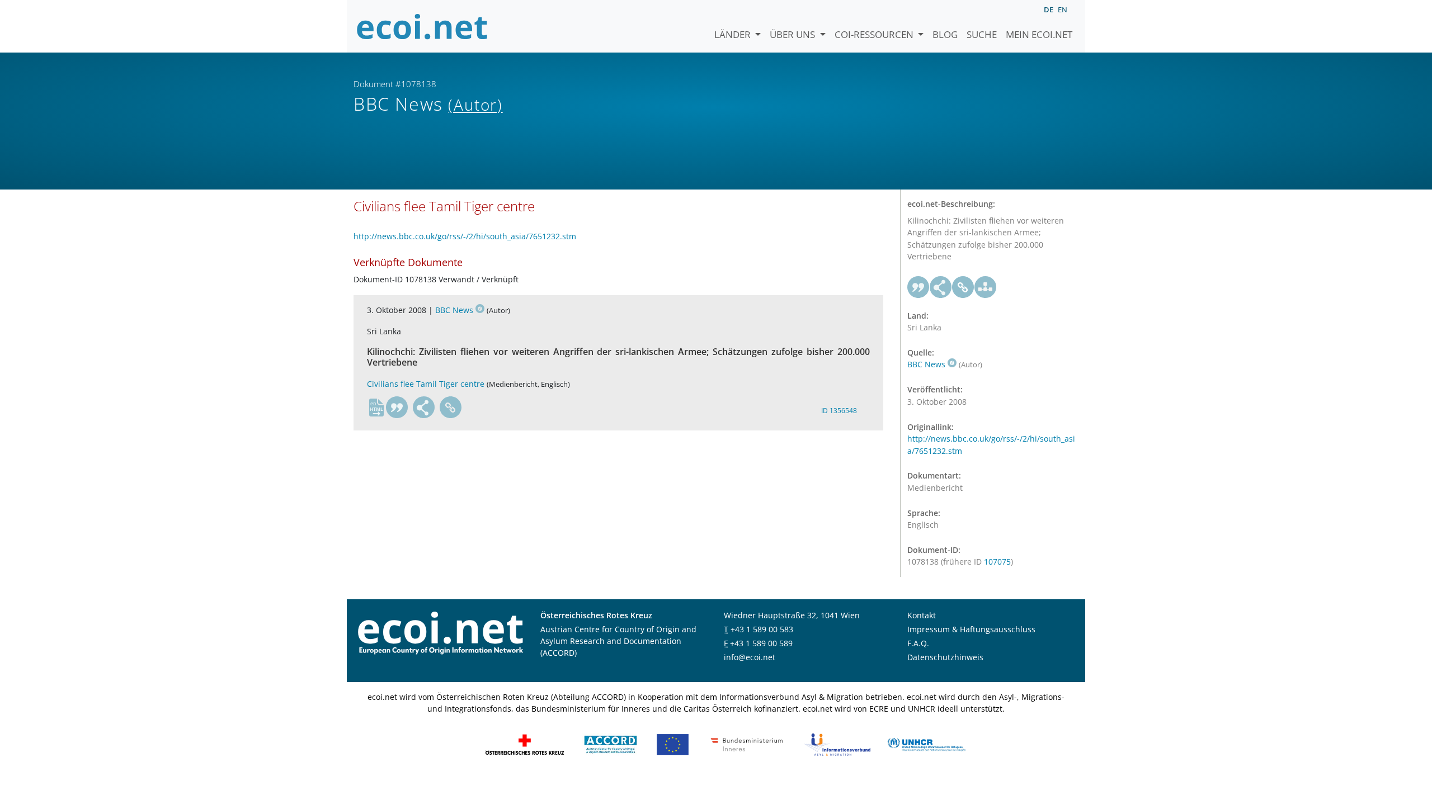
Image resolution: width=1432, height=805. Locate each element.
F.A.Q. (918, 643)
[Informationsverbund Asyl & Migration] (837, 743)
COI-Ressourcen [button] (875, 34)
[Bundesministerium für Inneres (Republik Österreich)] (747, 743)
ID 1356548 (839, 410)
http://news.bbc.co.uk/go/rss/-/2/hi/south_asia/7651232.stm (465, 236)
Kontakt (921, 615)
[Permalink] (451, 407)
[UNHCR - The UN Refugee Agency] (926, 743)
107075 (997, 561)
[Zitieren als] (397, 407)
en (1062, 9)
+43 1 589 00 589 (761, 643)
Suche (982, 34)
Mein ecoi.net (1039, 34)
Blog (945, 34)
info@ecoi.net (749, 657)
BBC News (454, 310)
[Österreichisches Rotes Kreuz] (524, 743)
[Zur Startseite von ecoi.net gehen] (422, 26)
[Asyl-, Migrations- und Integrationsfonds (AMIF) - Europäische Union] (672, 743)
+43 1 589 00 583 (762, 629)
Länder (733, 34)
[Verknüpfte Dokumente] (985, 287)
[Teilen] (424, 407)
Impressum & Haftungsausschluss (971, 629)
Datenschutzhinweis (945, 657)
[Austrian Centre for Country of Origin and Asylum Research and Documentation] (610, 743)
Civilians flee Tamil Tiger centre (425, 383)
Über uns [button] (793, 34)
